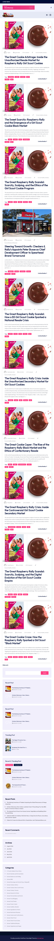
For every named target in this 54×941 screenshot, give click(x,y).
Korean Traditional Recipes (13, 923)
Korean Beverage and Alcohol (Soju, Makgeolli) (18, 882)
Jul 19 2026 (22, 438)
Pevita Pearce (10, 565)
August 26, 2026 (17, 689)
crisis (15, 333)
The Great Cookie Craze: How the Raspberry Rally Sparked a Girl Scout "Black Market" (25, 640)
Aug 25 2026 (17, 52)
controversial (12, 527)
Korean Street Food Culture (13, 920)
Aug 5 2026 (19, 240)
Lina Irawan (10, 632)
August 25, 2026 (17, 742)
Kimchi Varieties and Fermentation (15, 874)
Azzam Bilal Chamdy (11, 438)
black (10, 139)
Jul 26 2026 (21, 372)
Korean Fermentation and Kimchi (15, 896)
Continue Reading (42, 78)
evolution (8, 596)
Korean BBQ (10, 879)
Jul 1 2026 (18, 502)
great (7, 204)
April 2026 (9, 857)
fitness (7, 79)
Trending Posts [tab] (18, 765)
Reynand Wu (10, 309)
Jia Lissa (9, 115)
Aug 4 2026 (19, 309)
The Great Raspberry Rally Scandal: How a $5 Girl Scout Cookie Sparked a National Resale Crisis (25, 317)
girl (12, 79)
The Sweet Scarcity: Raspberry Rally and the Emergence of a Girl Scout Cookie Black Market (25, 122)
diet (28, 76)
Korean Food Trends (11, 901)
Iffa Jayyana (10, 177)
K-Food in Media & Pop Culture (14, 871)
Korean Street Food (11, 918)
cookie (17, 76)
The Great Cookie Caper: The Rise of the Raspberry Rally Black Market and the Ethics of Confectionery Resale (27, 447)
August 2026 (10, 846)
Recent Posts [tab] (9, 765)
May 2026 (9, 854)
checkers (8, 273)
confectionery (22, 464)
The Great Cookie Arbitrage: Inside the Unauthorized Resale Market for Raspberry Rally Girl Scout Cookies (26, 60)
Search (44, 673)
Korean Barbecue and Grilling (14, 876)
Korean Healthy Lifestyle (41, 52)
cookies (22, 76)
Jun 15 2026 (19, 632)
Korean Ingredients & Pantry (13, 909)
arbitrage (11, 76)
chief (13, 273)
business (23, 271)
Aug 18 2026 (17, 115)
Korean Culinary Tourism (12, 890)
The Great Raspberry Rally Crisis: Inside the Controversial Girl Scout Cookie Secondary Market (27, 510)
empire (25, 594)
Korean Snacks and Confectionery (15, 915)
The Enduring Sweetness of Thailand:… (21, 687)
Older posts (5, 665)
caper (15, 464)
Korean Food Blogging (12, 898)
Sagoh (8, 52)
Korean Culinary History (12, 885)
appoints (11, 271)
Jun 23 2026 (20, 565)
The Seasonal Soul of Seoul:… (19, 785)
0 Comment (26, 52)
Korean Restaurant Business (11, 242)
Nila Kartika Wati (11, 372)
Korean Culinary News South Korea (15, 887)
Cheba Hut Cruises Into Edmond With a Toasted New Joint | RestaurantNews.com (26, 820)
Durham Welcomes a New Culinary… (21, 695)
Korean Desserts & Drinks (13, 893)
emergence (26, 139)
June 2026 (9, 851)
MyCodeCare (40, 938)
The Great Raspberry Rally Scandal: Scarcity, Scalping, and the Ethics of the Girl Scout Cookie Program (26, 185)
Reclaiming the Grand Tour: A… (19, 747)
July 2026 (9, 849)
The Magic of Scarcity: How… (19, 740)
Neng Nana (9, 502)
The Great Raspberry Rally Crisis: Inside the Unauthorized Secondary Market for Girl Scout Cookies (27, 381)
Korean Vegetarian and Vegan (14, 926)
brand (16, 271)
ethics (20, 202)
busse (28, 271)
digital (20, 594)
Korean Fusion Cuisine (12, 904)
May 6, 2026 (16, 749)
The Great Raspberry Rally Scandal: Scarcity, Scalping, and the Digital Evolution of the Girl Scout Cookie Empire (25, 576)
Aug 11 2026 (19, 177)
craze (20, 657)
